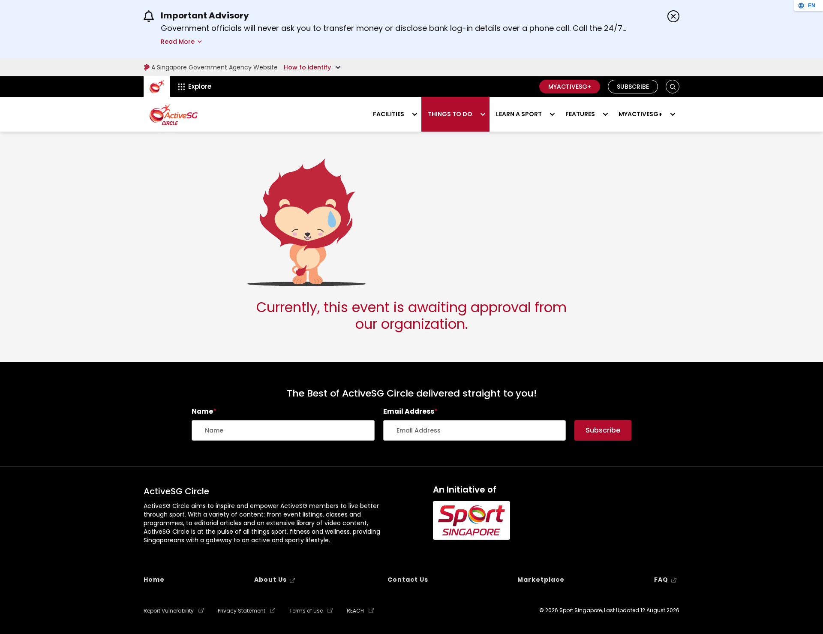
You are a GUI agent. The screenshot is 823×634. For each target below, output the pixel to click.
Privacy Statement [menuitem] (241, 610)
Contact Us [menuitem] (407, 579)
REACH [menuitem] (355, 610)
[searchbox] (283, 430)
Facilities (388, 114)
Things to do (450, 114)
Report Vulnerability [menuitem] (169, 610)
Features (580, 114)
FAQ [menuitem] (661, 579)
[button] (673, 86)
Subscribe (633, 86)
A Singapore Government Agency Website (214, 67)
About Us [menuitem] (270, 579)
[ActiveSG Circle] (174, 114)
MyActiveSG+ (569, 86)
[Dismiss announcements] (673, 16)
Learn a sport (519, 114)
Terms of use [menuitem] (306, 610)
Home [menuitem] (154, 579)
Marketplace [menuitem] (541, 579)
